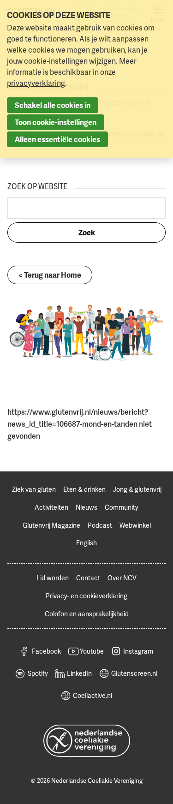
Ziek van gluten (34, 489)
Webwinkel (135, 525)
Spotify (38, 673)
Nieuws (86, 507)
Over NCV (122, 577)
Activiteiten (51, 507)
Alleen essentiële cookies (57, 139)
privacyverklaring (36, 83)
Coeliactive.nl (92, 695)
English (86, 542)
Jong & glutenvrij (137, 489)
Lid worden (52, 577)
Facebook (46, 651)
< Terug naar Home (49, 275)
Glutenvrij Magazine (51, 525)
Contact (88, 577)
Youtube (92, 651)
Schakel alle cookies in (52, 105)
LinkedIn (79, 673)
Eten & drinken (84, 489)
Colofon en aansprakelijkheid (87, 613)
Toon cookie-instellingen (55, 122)
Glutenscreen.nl (134, 673)
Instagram (138, 651)
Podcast (100, 525)
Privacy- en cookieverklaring (86, 595)
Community (121, 507)
